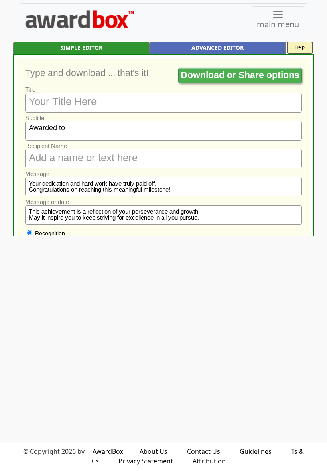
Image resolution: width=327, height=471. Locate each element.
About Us (153, 451)
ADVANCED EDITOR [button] (217, 47)
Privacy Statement (145, 461)
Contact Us (203, 451)
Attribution (209, 461)
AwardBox (108, 451)
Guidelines (256, 451)
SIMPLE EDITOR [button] (81, 47)
